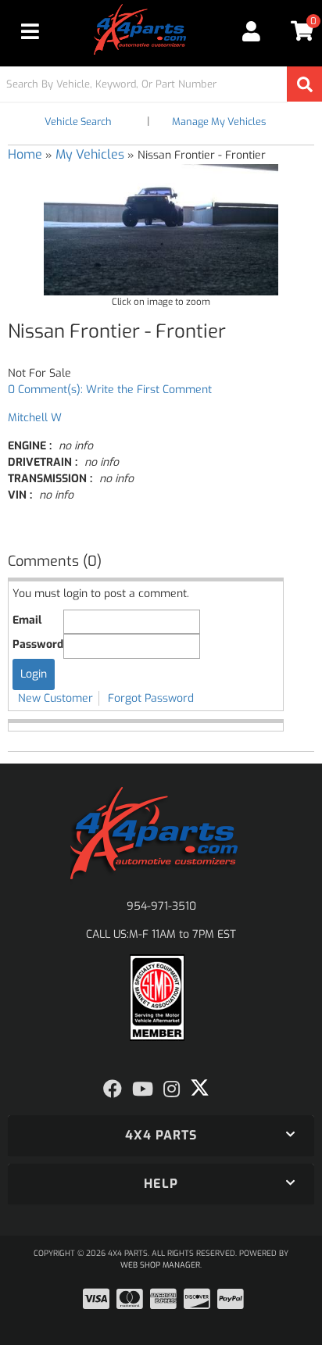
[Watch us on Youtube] (142, 1089)
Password (38, 644)
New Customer (55, 698)
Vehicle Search (78, 121)
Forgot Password (151, 698)
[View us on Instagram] (171, 1089)
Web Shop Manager (160, 1265)
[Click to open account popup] (251, 31)
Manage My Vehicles (219, 121)
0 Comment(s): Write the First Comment (110, 389)
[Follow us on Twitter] (199, 1088)
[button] (161, 84)
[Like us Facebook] (112, 1089)
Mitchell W (35, 417)
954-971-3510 (161, 906)
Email (27, 620)
